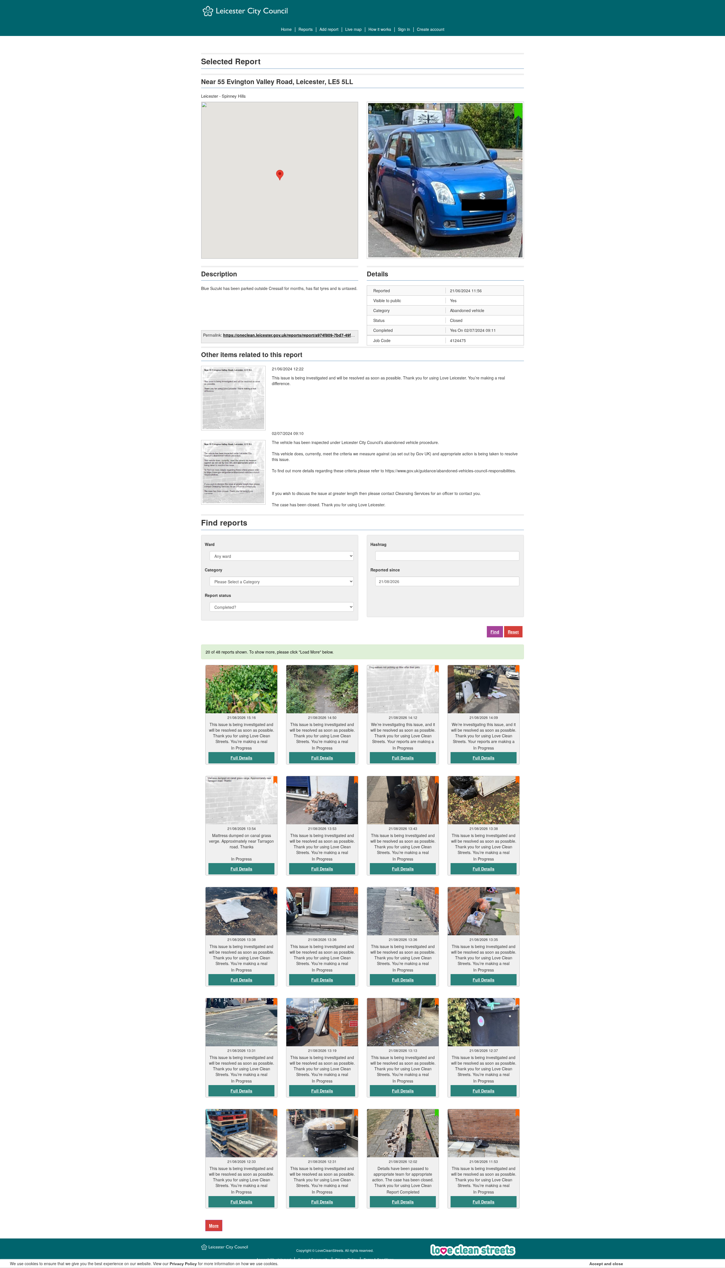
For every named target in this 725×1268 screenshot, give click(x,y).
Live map (353, 29)
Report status (218, 595)
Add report (328, 29)
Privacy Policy (183, 1263)
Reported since (385, 570)
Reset (513, 632)
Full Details (241, 758)
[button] (279, 175)
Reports (305, 29)
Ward (210, 544)
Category (213, 570)
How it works (379, 29)
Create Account (430, 29)
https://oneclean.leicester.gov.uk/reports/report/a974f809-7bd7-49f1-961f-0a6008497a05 (307, 335)
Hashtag (378, 544)
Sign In (404, 29)
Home (286, 29)
